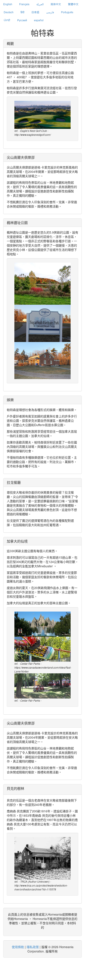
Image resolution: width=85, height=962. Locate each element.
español (39, 20)
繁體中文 (73, 4)
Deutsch (9, 12)
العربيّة (40, 4)
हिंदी (22, 12)
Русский (22, 20)
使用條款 (18, 947)
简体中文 (56, 4)
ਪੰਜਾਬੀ (7, 20)
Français (24, 4)
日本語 (35, 12)
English (7, 4)
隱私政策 (33, 947)
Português (67, 12)
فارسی (50, 12)
